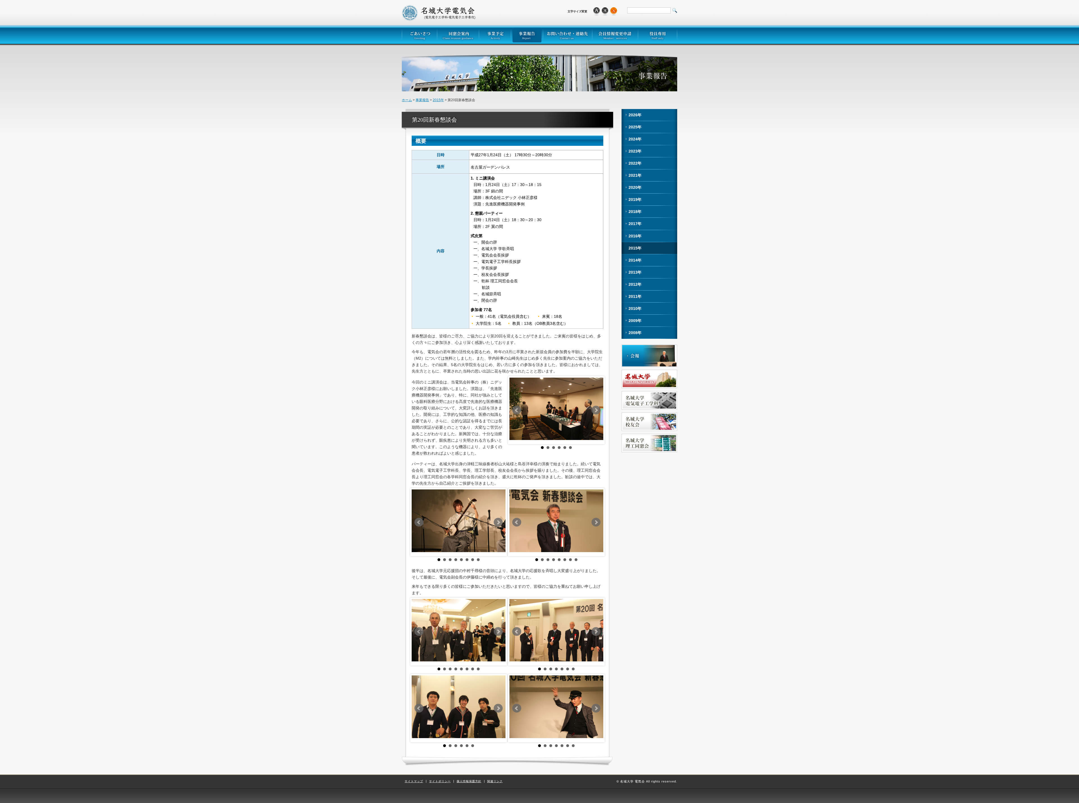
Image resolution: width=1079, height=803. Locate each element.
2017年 (635, 223)
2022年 (635, 163)
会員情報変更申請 (615, 35)
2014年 (635, 260)
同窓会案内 (458, 35)
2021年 (635, 175)
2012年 (635, 284)
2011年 (635, 296)
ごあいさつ (419, 35)
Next (595, 410)
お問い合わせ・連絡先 (567, 35)
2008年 (635, 332)
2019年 (635, 199)
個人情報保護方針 (469, 781)
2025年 (635, 127)
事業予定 (495, 35)
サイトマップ (414, 781)
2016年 (635, 236)
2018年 (635, 211)
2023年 (635, 151)
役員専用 (657, 35)
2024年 (635, 139)
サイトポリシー (440, 781)
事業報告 (527, 35)
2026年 (635, 115)
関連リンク (495, 781)
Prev (516, 410)
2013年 (635, 272)
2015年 (438, 100)
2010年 (635, 308)
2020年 (635, 187)
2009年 (635, 320)
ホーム (407, 100)
